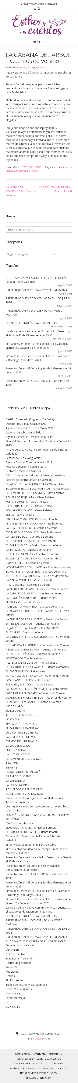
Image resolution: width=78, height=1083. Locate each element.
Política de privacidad (18, 963)
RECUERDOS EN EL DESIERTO (24, 789)
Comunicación (14, 993)
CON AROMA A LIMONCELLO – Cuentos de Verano (37, 645)
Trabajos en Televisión (20, 958)
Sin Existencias (14, 980)
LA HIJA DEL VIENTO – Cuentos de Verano (32, 528)
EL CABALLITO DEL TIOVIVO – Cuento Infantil (34, 558)
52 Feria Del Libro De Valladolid (25, 432)
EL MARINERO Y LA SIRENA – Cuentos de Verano (36, 571)
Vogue (38, 1038)
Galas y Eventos (15, 954)
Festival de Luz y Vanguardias (24, 458)
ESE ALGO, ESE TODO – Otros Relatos (29, 684)
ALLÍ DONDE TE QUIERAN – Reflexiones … (32, 662)
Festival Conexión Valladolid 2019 (26, 466)
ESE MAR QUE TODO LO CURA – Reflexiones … (35, 532)
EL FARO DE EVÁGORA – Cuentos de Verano (33, 654)
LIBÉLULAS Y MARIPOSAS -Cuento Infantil (31, 519)
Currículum (12, 949)
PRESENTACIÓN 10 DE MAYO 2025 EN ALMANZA (36, 290)
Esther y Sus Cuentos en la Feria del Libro (31, 844)
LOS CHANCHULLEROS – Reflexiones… (30, 680)
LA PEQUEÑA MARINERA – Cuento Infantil (32, 598)
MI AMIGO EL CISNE (18, 776)
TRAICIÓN (12, 763)
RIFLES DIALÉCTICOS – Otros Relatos (29, 506)
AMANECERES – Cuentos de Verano (28, 563)
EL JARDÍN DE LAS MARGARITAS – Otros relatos (35, 484)
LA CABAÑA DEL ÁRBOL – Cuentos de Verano (34, 593)
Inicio (9, 1002)
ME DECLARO (14, 706)
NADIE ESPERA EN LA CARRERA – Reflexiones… (35, 523)
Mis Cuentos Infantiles (19, 823)
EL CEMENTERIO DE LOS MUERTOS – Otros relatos (38, 488)
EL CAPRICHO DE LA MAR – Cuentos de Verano (35, 545)
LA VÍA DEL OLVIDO (18, 745)
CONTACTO (13, 1006)
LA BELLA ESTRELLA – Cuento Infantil (29, 580)
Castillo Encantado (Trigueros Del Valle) (30, 419)
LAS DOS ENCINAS (17, 785)
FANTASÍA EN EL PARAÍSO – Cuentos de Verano (35, 693)
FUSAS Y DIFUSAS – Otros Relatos (27, 501)
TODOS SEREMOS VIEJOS (21, 715)
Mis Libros (12, 971)
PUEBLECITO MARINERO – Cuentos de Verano (34, 606)
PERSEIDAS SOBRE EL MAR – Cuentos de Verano (36, 649)
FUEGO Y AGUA (15, 750)
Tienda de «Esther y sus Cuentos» (26, 984)
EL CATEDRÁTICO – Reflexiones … (27, 671)
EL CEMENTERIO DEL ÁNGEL (24, 759)
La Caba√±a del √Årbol (25, 170)
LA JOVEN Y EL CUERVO (20, 737)
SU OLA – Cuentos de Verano (24, 602)
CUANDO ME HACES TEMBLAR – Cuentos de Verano (38, 697)
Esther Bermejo (15, 998)
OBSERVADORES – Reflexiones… (26, 658)
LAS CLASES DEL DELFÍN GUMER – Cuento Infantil (37, 689)
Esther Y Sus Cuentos (19, 989)
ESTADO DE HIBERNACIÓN (23, 741)
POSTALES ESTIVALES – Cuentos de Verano (32, 554)
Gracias (10, 976)
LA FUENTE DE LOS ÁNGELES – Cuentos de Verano (37, 619)
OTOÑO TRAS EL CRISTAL (22, 732)
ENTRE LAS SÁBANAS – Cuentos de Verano (32, 623)
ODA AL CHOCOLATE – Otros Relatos (29, 510)
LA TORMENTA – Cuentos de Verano (28, 549)
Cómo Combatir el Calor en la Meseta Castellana (36, 475)
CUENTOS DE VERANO (31, 167)
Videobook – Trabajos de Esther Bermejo (31, 827)
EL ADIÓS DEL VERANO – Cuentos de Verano (33, 702)
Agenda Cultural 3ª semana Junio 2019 (29, 462)
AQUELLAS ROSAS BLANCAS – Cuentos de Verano (37, 576)
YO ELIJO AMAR (15, 710)
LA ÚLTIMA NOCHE (18, 754)
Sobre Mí (11, 967)
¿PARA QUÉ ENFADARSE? (21, 724)
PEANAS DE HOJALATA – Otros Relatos (30, 497)
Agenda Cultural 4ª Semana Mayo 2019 (30, 428)
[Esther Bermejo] (39, 25)
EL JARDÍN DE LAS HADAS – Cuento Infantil (32, 628)
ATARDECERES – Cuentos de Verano (28, 584)
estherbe (41, 67)
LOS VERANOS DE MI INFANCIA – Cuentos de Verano (39, 567)
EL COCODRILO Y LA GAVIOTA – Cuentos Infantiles (37, 667)
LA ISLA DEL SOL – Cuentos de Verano (29, 536)
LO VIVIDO (12, 719)
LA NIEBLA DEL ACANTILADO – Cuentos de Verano (21, 191)
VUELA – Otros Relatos (20, 515)
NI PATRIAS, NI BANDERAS (22, 728)
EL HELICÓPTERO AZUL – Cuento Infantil (31, 541)
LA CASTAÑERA (15, 780)
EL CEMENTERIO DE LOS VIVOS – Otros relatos (35, 493)
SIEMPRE (11, 767)
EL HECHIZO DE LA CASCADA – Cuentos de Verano (37, 675)
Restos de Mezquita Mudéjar (23, 471)
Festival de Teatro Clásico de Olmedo (29, 480)
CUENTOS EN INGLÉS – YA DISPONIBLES (31, 323)
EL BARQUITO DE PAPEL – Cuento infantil (31, 832)
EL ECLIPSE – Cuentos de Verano (26, 632)
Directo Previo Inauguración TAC (26, 423)
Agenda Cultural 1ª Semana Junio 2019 (29, 437)
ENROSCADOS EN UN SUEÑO (24, 772)
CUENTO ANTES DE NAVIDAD (24, 793)
